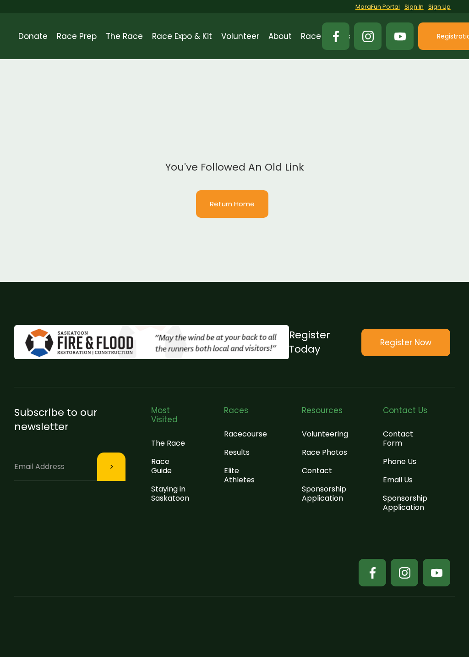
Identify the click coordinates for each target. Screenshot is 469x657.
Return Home (232, 204)
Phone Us (399, 461)
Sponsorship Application (324, 493)
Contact (317, 470)
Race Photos (324, 452)
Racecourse (245, 434)
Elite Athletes (239, 475)
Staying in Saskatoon (170, 493)
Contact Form (398, 438)
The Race (168, 443)
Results (237, 452)
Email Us (398, 480)
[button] (77, 36)
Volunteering (325, 434)
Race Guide (161, 466)
